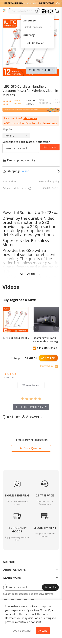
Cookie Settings (22, 630)
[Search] (36, 11)
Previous (36, 327)
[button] (37, 43)
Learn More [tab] (12, 577)
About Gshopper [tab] (15, 569)
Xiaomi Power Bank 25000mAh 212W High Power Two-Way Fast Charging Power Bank (46, 339)
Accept (43, 630)
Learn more (50, 123)
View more (30, 118)
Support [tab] (9, 562)
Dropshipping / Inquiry (21, 160)
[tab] (31, 385)
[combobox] (24, 11)
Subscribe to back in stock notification (26, 142)
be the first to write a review (31, 407)
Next (56, 327)
